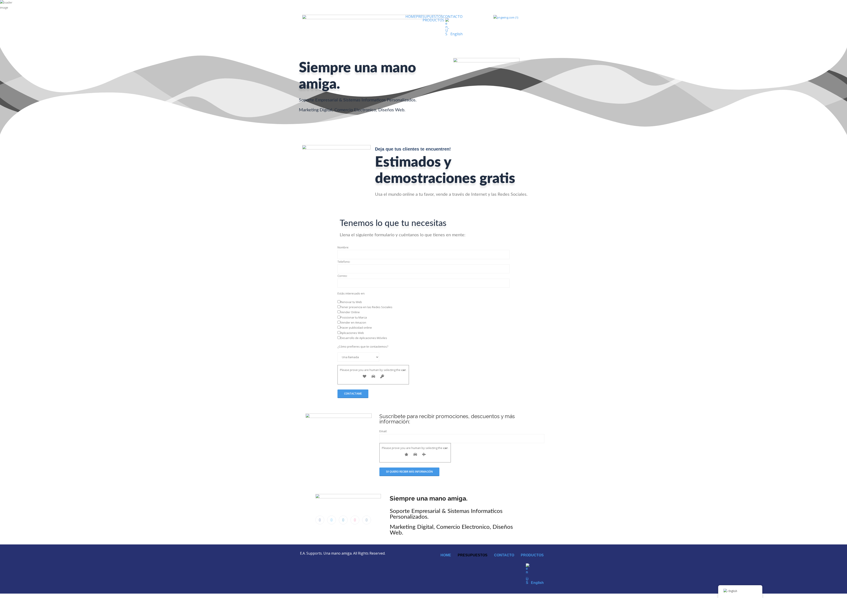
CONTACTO (453, 16)
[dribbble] (354, 520)
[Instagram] (366, 520)
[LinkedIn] (343, 520)
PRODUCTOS (433, 20)
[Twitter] (331, 520)
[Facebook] (319, 520)
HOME (410, 16)
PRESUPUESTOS (429, 16)
